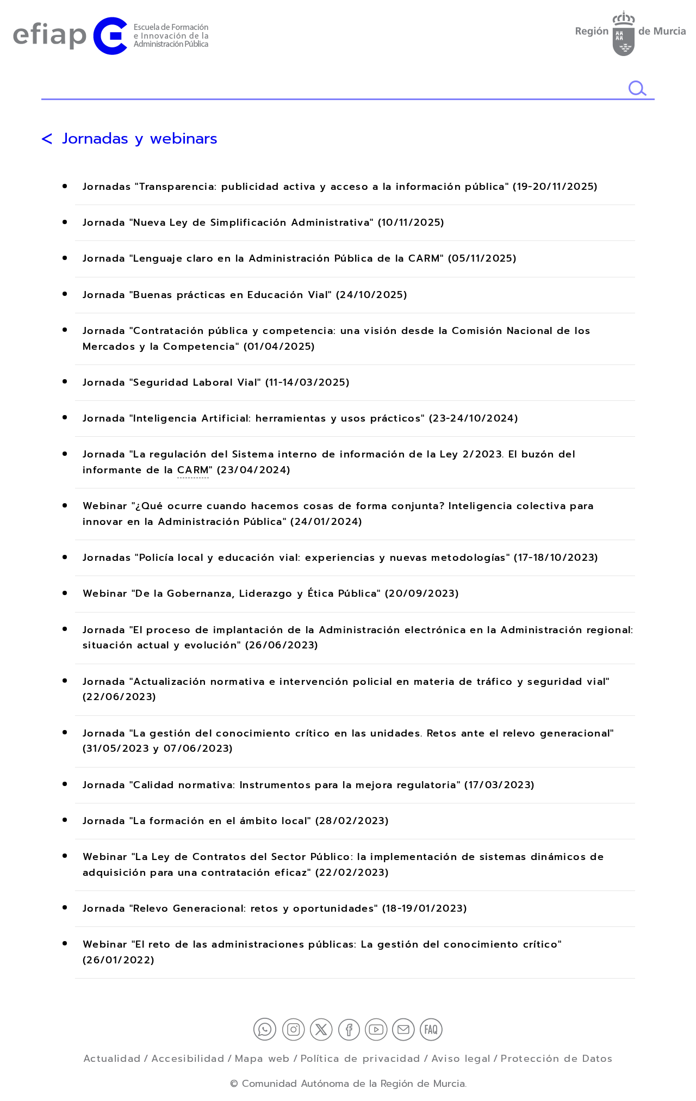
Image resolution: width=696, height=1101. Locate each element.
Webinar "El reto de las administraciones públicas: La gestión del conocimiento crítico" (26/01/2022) (322, 952)
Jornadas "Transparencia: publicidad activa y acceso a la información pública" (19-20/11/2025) (340, 187)
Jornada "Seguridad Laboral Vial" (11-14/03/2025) (216, 382)
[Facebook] (351, 1028)
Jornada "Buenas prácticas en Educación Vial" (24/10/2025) (245, 294)
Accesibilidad (188, 1058)
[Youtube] (378, 1028)
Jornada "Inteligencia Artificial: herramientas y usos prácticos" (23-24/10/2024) (300, 418)
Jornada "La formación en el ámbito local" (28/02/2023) (236, 820)
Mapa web (262, 1058)
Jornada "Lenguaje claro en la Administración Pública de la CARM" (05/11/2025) (300, 259)
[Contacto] (405, 1028)
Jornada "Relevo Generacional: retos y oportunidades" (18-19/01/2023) (275, 908)
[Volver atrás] (46, 139)
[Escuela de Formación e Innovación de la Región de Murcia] (110, 33)
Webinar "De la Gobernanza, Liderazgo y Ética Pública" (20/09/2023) (271, 594)
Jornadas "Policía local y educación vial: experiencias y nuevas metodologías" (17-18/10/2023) (341, 558)
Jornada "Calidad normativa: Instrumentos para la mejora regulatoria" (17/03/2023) (309, 785)
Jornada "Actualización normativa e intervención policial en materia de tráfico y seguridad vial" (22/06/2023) (346, 689)
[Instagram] (295, 1028)
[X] (323, 1028)
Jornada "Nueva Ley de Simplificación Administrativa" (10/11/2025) (264, 223)
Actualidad (112, 1058)
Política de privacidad (361, 1058)
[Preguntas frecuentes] (431, 1028)
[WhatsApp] (267, 1028)
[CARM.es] (630, 31)
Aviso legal (461, 1058)
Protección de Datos (557, 1058)
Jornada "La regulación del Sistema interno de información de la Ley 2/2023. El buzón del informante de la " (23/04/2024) (329, 462)
